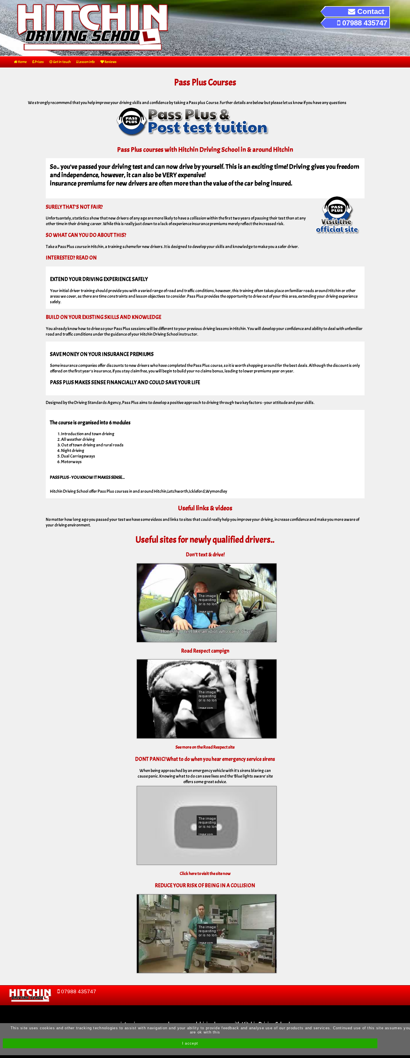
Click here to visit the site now (205, 873)
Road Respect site (219, 747)
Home (22, 62)
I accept (190, 1043)
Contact (369, 11)
